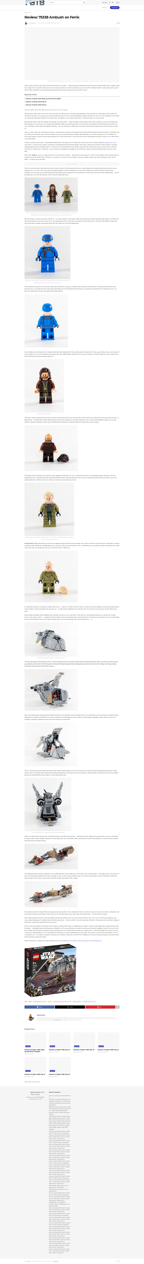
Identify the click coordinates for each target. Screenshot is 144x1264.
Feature (28, 1046)
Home (25, 12)
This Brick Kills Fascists (89, 1001)
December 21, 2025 (29, 1076)
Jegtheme (56, 1261)
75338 (30, 1001)
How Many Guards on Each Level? (62, 1001)
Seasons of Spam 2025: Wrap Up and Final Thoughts (43, 98)
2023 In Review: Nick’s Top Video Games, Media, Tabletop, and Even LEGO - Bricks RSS (59, 1118)
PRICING (104, 7)
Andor (50, 1001)
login (29, 1081)
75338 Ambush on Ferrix (40, 1001)
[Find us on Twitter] (112, 3)
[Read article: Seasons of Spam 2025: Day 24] (60, 1040)
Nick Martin (33, 23)
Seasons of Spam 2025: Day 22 (108, 1050)
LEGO (29, 12)
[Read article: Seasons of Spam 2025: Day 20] (60, 1065)
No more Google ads (63, 1133)
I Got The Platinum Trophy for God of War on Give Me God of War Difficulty (60, 1103)
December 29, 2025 (29, 1053)
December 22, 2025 (102, 1052)
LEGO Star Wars (77, 1001)
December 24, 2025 (54, 1052)
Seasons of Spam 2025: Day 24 (36, 101)
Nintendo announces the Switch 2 (62, 1108)
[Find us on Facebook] (109, 3)
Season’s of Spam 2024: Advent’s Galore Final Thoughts (59, 1127)
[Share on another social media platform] (118, 1007)
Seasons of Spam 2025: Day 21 (34, 1074)
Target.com (99, 941)
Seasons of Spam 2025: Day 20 (59, 1074)
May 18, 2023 (41, 23)
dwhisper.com (57, 1020)
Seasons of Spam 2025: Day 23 (36, 105)
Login (105, 2)
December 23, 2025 (78, 1052)
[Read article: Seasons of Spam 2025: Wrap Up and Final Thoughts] (35, 1040)
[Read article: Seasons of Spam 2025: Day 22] (109, 1040)
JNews (29, 1261)
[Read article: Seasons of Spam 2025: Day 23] (84, 1040)
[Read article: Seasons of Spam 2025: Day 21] (35, 1065)
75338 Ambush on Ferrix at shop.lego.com (79, 941)
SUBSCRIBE (115, 7)
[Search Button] (84, 2)
